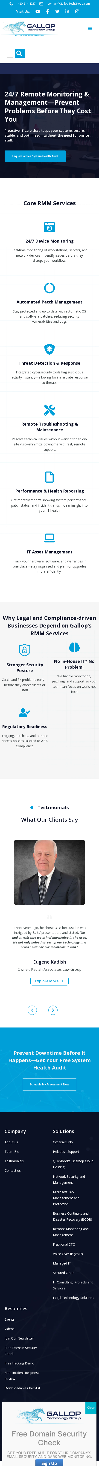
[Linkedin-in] (67, 11)
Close (91, 1407)
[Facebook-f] (47, 11)
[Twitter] (57, 11)
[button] (90, 28)
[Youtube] (37, 11)
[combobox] (10, 53)
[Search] (20, 53)
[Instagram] (77, 11)
